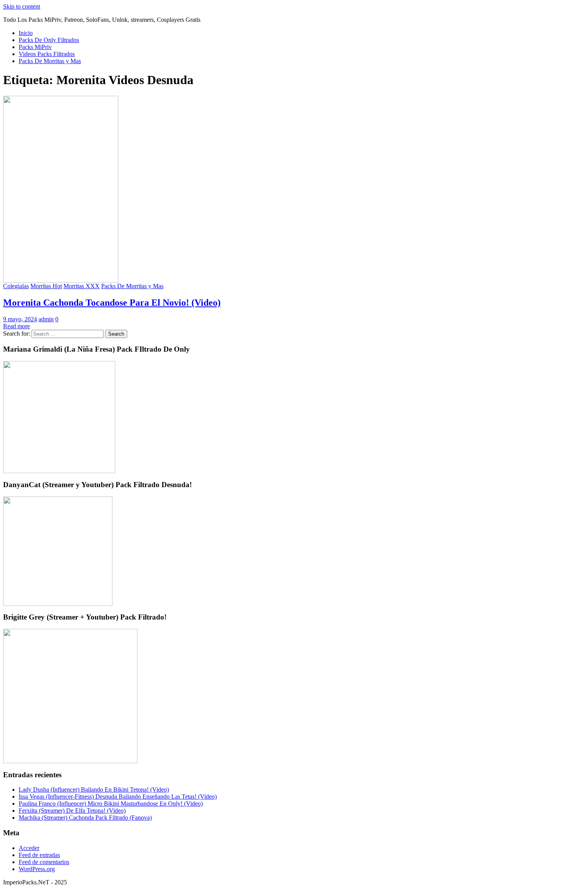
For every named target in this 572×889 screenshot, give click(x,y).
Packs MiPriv (35, 47)
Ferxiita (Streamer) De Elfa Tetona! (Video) (72, 810)
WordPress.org (37, 869)
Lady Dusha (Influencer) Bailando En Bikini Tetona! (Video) (94, 789)
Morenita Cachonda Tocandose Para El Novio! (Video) (112, 303)
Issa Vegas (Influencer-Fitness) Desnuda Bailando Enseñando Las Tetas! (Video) (118, 796)
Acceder (29, 848)
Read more (16, 326)
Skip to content (21, 6)
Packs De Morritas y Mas (50, 61)
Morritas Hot (46, 286)
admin (46, 319)
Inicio (26, 33)
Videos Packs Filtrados (47, 54)
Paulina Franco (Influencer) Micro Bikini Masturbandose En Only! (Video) (111, 803)
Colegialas (16, 286)
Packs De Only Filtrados (49, 40)
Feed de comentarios (44, 862)
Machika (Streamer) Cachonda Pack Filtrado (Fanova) (85, 817)
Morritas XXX (81, 286)
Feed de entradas (39, 855)
